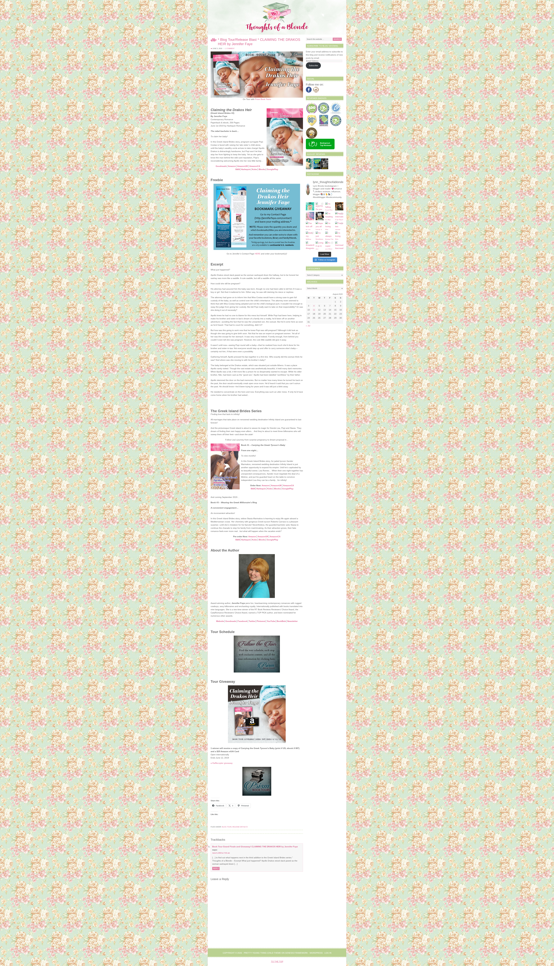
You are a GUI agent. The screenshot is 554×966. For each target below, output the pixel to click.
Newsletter (292, 621)
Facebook (242, 621)
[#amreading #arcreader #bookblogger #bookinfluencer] (339, 245)
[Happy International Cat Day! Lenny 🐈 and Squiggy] (339, 216)
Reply (216, 868)
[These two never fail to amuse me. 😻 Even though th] (339, 226)
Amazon (232, 166)
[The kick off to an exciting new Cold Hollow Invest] (310, 226)
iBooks (262, 169)
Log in (327, 953)
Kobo (254, 169)
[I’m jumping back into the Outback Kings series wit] (339, 206)
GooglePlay (272, 169)
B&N (237, 169)
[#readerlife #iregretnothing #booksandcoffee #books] (310, 245)
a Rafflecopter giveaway (222, 763)
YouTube (271, 621)
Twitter (252, 621)
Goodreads (221, 166)
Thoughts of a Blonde (277, 17)
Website (220, 621)
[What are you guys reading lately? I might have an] (310, 216)
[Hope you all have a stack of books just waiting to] (320, 226)
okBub (282, 621)
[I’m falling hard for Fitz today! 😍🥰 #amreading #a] (329, 206)
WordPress (316, 953)
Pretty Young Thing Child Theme (262, 953)
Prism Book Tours (263, 99)
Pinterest (261, 621)
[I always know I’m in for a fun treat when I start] (329, 235)
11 (314, 310)
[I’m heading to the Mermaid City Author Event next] (329, 216)
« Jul (308, 325)
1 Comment (230, 48)
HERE (257, 254)
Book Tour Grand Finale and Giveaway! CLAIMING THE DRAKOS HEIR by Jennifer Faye (255, 846)
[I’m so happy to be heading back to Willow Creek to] (320, 216)
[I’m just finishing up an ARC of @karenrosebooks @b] (320, 235)
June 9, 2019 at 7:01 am (221, 853)
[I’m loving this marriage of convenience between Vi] (339, 235)
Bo (278, 621)
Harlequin (246, 169)
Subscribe (313, 65)
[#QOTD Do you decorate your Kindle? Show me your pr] (320, 206)
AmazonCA (254, 166)
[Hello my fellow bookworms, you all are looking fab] (310, 235)
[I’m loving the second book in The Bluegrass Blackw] (329, 226)
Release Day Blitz (240, 827)
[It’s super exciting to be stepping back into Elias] (329, 245)
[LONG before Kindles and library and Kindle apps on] (310, 206)
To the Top (277, 961)
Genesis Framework (296, 953)
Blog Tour (227, 827)
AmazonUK (242, 166)
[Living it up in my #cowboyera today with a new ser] (320, 245)
